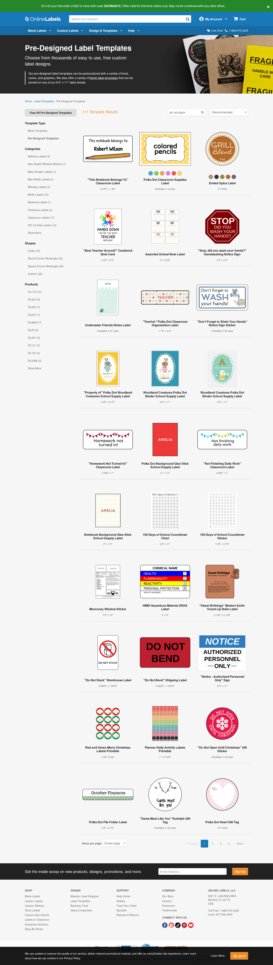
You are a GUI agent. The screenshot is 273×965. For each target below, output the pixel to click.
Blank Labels (37, 30)
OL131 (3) (34, 345)
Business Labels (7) (39, 202)
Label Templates (44, 101)
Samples (121, 910)
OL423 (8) (34, 299)
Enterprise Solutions (36, 924)
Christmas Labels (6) (40, 210)
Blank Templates (37, 131)
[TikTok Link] (178, 925)
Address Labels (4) (39, 156)
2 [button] (212, 843)
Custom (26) (35, 274)
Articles (120, 901)
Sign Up (240, 871)
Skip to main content (13, 3)
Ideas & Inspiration (81, 910)
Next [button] (240, 843)
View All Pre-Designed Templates (51, 113)
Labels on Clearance (37, 919)
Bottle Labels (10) (38, 194)
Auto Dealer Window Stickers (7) (47, 164)
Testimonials (169, 910)
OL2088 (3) (34, 360)
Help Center (123, 896)
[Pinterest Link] (185, 925)
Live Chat (217, 30)
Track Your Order (126, 905)
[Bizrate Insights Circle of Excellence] (157, 944)
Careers (167, 901)
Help (131, 30)
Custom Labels (67, 30)
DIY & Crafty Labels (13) (42, 225)
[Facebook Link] (165, 925)
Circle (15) (34, 251)
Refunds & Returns (127, 915)
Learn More (218, 955)
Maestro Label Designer (85, 896)
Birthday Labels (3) (39, 187)
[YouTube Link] (191, 925)
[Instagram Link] (172, 925)
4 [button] (229, 843)
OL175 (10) (34, 292)
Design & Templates (103, 30)
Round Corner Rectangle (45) (45, 258)
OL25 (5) (33, 330)
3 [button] (220, 843)
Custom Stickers (34, 905)
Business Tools (79, 905)
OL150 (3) (34, 353)
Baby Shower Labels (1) (42, 172)
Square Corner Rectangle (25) (46, 266)
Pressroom (168, 905)
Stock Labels (32, 910)
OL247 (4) (34, 337)
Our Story (167, 896)
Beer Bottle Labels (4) (40, 179)
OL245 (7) (34, 307)
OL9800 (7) (34, 322)
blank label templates (104, 78)
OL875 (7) (34, 315)
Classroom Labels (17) (41, 217)
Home (28, 101)
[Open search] (187, 19)
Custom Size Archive (37, 915)
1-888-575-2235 (238, 30)
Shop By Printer (34, 929)
